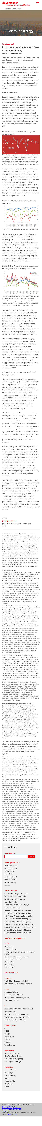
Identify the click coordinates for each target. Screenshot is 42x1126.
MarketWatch (9, 1036)
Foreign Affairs (9, 1081)
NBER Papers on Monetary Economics (18, 984)
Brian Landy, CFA (10, 877)
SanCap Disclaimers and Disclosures (11, 1109)
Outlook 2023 (9, 946)
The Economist (9, 1075)
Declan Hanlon (9, 871)
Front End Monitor (11, 902)
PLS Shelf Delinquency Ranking (15, 919)
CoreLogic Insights (11, 992)
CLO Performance (11, 973)
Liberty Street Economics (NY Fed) (16, 998)
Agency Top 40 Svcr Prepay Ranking (17, 924)
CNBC (6, 1031)
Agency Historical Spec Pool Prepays (17, 933)
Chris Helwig (8, 874)
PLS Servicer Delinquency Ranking (16, 913)
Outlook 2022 (9, 962)
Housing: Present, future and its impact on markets (19, 953)
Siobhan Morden (10, 879)
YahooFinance (9, 1045)
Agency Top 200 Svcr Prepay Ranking (17, 927)
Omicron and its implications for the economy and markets (17, 958)
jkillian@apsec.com (9, 521)
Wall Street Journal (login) (13, 1059)
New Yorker (8, 1084)
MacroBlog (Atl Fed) (11, 1000)
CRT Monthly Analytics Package (15, 893)
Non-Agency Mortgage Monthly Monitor (19, 910)
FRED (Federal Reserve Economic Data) (18, 1009)
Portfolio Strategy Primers (14, 938)
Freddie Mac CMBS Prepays (14, 899)
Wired (6, 1087)
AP (5, 1028)
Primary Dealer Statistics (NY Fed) (16, 1017)
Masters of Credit (10, 949)
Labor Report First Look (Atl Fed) (16, 1014)
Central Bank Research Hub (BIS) (16, 981)
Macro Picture (9, 967)
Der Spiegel (8, 1073)
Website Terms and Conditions (10, 1106)
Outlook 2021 (9, 964)
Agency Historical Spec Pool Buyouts (17, 930)
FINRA (14, 1114)
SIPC (9, 1114)
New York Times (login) (12, 1056)
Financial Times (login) (12, 1053)
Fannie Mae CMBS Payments (15, 896)
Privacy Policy (5, 1111)
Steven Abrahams (10, 865)
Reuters (7, 1042)
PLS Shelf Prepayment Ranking (15, 921)
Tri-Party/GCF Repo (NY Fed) (14, 1020)
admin (4, 54)
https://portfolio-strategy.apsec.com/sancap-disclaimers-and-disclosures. (20, 565)
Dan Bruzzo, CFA (10, 868)
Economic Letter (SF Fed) (13, 995)
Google (7, 1034)
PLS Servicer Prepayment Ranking (16, 916)
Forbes (7, 1078)
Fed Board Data (10, 1011)
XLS (31, 913)
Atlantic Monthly (10, 1070)
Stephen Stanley (10, 882)
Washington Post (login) (13, 1061)
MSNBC (7, 1039)
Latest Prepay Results (12, 907)
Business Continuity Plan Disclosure (11, 1108)
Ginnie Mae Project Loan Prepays (16, 905)
